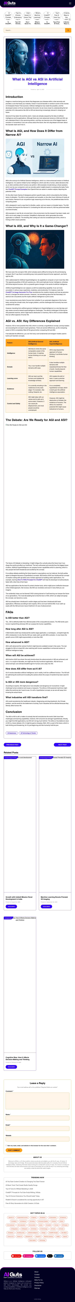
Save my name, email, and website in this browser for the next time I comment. (32, 1145)
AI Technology (43, 1228)
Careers (37, 1277)
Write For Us (38, 1280)
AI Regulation (14, 1228)
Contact (36, 1274)
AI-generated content (22, 1217)
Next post (62, 745)
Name (8, 1114)
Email (8, 1125)
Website (8, 1135)
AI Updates (10, 1232)
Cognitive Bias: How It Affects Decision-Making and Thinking (17, 1058)
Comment (9, 1091)
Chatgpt (43, 1232)
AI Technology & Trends (28, 733)
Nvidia (58, 1236)
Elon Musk (64, 1232)
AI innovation (32, 1225)
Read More (11, 906)
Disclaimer (37, 1285)
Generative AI (29, 1236)
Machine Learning (48, 1236)
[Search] (68, 30)
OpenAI (65, 1236)
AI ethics (54, 1221)
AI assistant (43, 1217)
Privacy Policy (39, 1283)
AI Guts (61, 1221)
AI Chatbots (23, 1221)
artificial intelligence (33, 1232)
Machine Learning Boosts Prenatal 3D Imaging (54, 898)
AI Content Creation (43, 1221)
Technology (42, 1240)
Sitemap (37, 1288)
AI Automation (52, 1217)
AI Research (24, 1228)
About (36, 1272)
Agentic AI (11, 1217)
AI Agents (33, 1217)
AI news (56, 1225)
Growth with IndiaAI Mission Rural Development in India (19, 898)
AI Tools (53, 1228)
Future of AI (10, 1236)
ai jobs (40, 1225)
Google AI (38, 1236)
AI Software (34, 1228)
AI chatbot (13, 1221)
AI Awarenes (63, 1217)
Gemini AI (19, 1236)
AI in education (21, 1225)
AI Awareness (12, 733)
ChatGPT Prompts (53, 1232)
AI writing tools (20, 1232)
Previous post (12, 745)
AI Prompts (64, 1225)
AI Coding (32, 1221)
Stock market (32, 1240)
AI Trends (61, 1228)
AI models (48, 1225)
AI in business (10, 1225)
